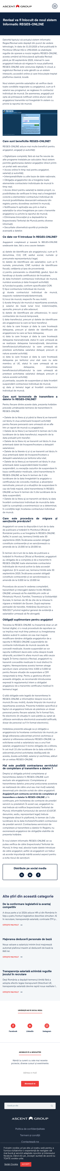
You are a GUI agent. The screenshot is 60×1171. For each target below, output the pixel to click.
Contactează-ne (30, 1142)
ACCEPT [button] (26, 1164)
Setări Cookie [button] (11, 1164)
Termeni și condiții (30, 1135)
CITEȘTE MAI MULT (11, 925)
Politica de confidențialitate (30, 1129)
